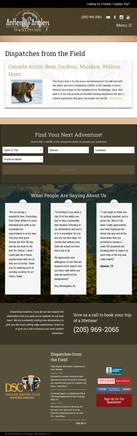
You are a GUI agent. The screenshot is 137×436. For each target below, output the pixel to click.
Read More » (63, 386)
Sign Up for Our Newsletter (114, 400)
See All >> (81, 423)
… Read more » (115, 98)
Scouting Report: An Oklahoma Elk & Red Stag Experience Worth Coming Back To (68, 396)
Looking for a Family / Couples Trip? (108, 4)
